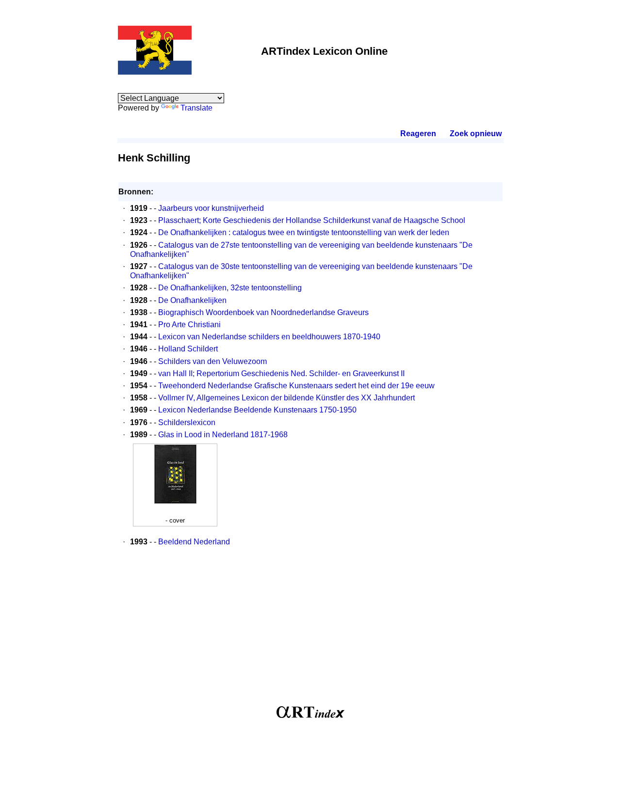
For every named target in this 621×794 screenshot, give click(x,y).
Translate (196, 108)
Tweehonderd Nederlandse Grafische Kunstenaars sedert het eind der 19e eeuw (296, 385)
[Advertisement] (310, 631)
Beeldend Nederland (194, 542)
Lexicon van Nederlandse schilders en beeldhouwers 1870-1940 (269, 337)
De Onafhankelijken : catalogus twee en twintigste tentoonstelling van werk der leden (303, 232)
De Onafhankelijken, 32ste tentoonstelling (230, 288)
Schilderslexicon (186, 422)
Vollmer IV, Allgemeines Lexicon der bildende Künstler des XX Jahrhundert (286, 398)
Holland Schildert (188, 349)
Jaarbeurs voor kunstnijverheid (211, 208)
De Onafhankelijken (192, 300)
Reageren (418, 133)
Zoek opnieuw (475, 133)
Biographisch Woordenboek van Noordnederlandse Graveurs (263, 312)
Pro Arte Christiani (189, 324)
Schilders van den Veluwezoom (212, 361)
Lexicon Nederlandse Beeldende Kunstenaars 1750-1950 (257, 410)
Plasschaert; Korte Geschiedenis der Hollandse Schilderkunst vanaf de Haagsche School (311, 220)
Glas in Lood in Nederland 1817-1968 (223, 434)
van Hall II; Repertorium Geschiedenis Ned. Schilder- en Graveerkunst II (281, 373)
